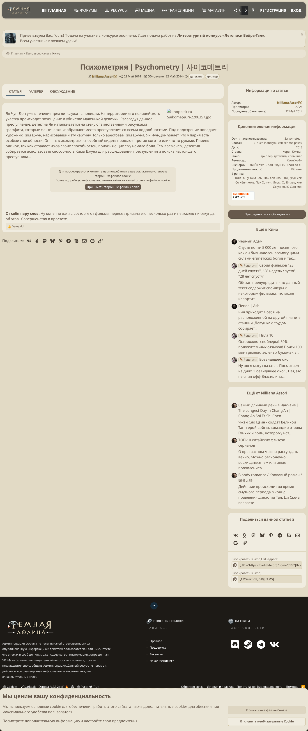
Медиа (147, 10)
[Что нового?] (253, 10)
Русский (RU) (89, 687)
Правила (156, 641)
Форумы (88, 10)
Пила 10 (256, 335)
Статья (15, 91)
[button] (72, 686)
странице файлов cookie (153, 180)
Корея (287, 151)
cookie (55, 706)
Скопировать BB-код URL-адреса (254, 559)
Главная (57, 10)
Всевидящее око (263, 359)
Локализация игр (162, 661)
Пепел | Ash (249, 305)
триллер (212, 76)
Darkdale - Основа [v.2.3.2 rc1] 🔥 (46, 687)
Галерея (35, 91)
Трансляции (181, 10)
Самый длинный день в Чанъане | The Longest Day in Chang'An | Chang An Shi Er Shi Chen (268, 410)
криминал (295, 156)
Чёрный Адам (250, 241)
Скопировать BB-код (246, 573)
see (286, 143)
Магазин (216, 10)
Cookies (11, 687)
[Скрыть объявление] (301, 35)
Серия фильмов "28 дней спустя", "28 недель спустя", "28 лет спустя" (267, 270)
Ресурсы (119, 10)
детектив (196, 76)
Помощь (292, 687)
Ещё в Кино (267, 229)
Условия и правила (220, 687)
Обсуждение (62, 91)
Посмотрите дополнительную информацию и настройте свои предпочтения (70, 720)
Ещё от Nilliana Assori (267, 393)
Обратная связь (192, 687)
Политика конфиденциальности (260, 687)
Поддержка (158, 647)
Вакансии (156, 654)
